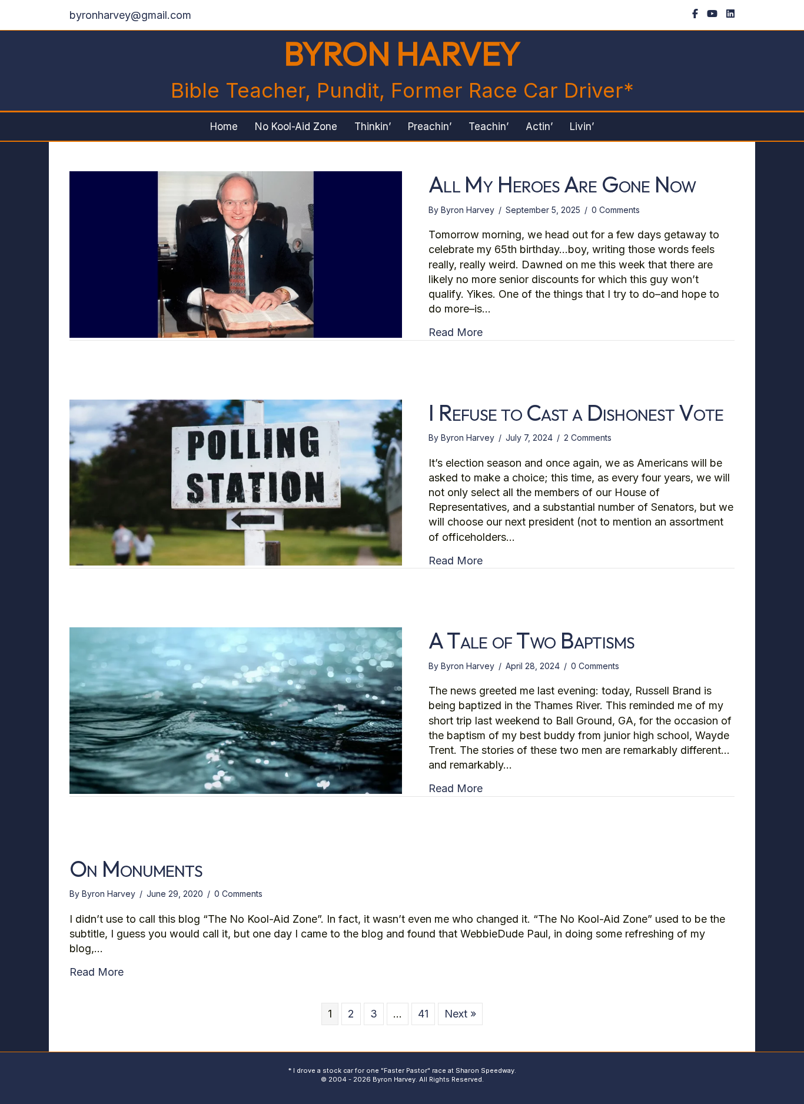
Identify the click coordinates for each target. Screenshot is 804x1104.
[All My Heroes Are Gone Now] (235, 253)
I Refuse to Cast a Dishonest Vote (575, 412)
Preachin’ (429, 126)
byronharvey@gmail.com (130, 15)
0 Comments (616, 210)
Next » (460, 1013)
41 (423, 1013)
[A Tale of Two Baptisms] (235, 709)
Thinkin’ (372, 126)
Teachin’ (489, 126)
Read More (455, 331)
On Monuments (135, 868)
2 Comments (588, 438)
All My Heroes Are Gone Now (562, 184)
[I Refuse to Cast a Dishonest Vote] (235, 481)
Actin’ (539, 126)
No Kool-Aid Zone (296, 126)
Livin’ (582, 126)
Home (224, 126)
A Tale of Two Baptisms (531, 640)
